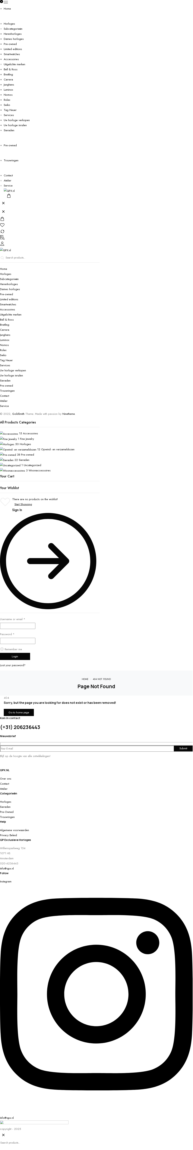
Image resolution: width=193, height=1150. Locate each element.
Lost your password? (12, 665)
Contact (8, 175)
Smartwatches (12, 54)
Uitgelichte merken (14, 64)
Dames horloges (14, 39)
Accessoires (11, 59)
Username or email (12, 619)
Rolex (7, 100)
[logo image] (9, 191)
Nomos (8, 95)
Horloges (9, 24)
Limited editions (13, 49)
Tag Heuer (10, 110)
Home (7, 9)
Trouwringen (11, 160)
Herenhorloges (13, 34)
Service (8, 186)
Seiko (7, 105)
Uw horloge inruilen (15, 125)
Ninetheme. (68, 414)
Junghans (9, 85)
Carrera (8, 79)
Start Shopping (23, 504)
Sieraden (9, 130)
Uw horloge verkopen (17, 120)
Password (7, 634)
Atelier (7, 180)
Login (15, 656)
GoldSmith (18, 414)
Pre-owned (10, 44)
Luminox (8, 90)
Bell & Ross (10, 69)
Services (9, 115)
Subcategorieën (13, 29)
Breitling (8, 74)
